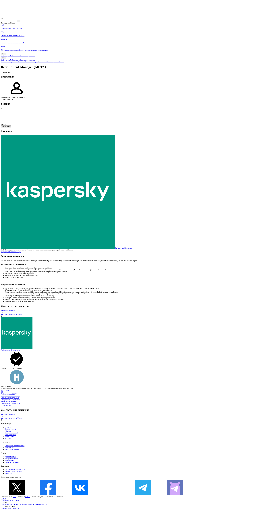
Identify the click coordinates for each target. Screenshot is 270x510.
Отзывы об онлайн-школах (14, 446)
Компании (42, 62)
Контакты (8, 438)
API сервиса (9, 460)
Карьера (11, 508)
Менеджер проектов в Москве (12, 314)
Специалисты (13, 62)
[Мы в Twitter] (16, 495)
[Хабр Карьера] (9, 21)
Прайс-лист (9, 473)
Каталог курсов (10, 435)
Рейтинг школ (10, 448)
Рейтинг (49, 62)
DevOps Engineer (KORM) (10, 398)
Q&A (6, 508)
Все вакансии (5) (15, 252)
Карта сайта (9, 437)
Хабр (3, 508)
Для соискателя (10, 457)
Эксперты (34, 62)
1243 (14, 497)
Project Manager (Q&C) (9, 394)
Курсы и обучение (24, 62)
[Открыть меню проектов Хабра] (2, 18)
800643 (27, 497)
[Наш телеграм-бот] (175, 495)
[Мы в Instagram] (111, 495)
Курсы (16, 508)
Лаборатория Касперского (124, 248)
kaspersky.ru (5, 252)
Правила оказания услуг (14, 471)
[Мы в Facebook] (48, 495)
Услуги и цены (10, 429)
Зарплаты (55, 62)
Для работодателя (11, 458)
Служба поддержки (12, 462)
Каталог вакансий (11, 433)
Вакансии (4, 62)
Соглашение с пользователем (15, 469)
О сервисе (8, 427)
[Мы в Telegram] (143, 495)
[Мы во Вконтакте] (80, 495)
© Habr (3, 499)
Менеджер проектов (8, 310)
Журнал (61, 62)
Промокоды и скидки (12, 449)
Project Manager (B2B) (8, 401)
